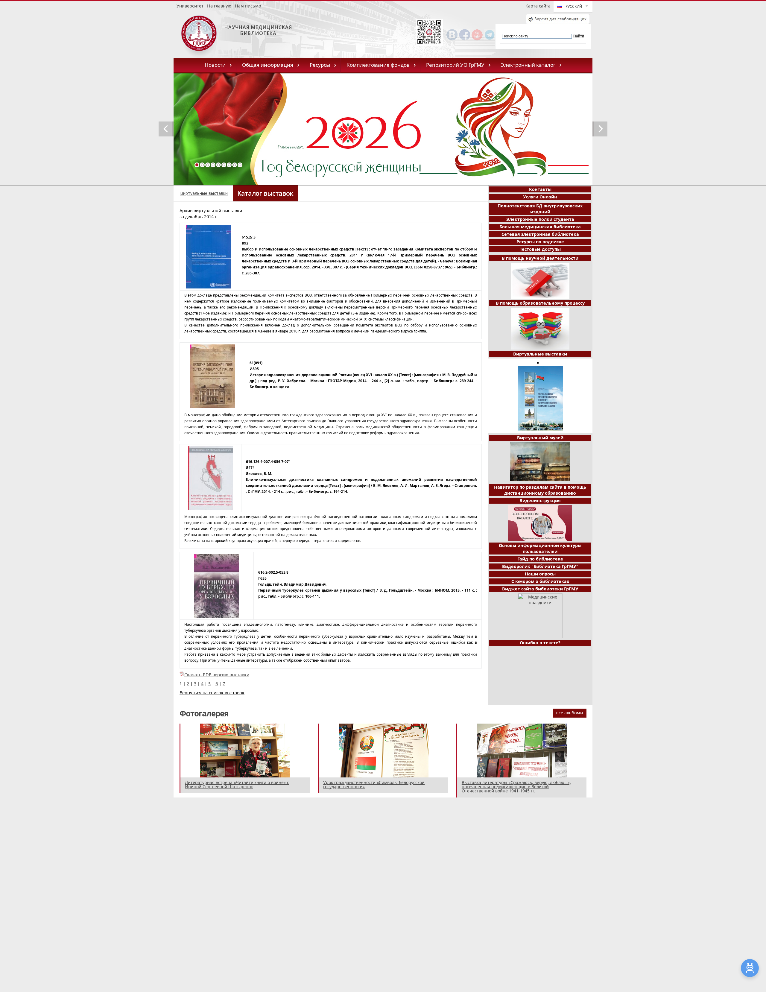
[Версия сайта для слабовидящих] (557, 22)
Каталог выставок (265, 193)
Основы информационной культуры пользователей (540, 548)
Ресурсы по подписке (540, 241)
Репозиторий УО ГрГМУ (455, 64)
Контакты (540, 189)
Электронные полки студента (540, 219)
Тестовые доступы (540, 249)
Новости (215, 64)
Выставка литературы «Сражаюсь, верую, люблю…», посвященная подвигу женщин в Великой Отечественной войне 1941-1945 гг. (516, 787)
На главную (219, 6)
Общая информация (267, 64)
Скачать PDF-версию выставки (216, 674)
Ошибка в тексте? (540, 642)
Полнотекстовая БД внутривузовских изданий (540, 209)
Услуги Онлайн (540, 197)
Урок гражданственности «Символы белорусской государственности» (374, 784)
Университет (190, 6)
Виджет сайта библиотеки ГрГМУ (540, 589)
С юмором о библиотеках (540, 581)
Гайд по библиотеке (540, 559)
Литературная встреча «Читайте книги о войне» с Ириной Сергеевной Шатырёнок (237, 784)
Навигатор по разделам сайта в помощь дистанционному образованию (540, 490)
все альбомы (569, 712)
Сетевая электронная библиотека (540, 234)
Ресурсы (320, 64)
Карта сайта (538, 6)
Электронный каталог (528, 64)
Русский (574, 6)
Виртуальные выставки (204, 193)
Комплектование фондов (378, 64)
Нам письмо (248, 6)
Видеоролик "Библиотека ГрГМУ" (540, 566)
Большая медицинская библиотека (540, 227)
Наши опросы (540, 574)
